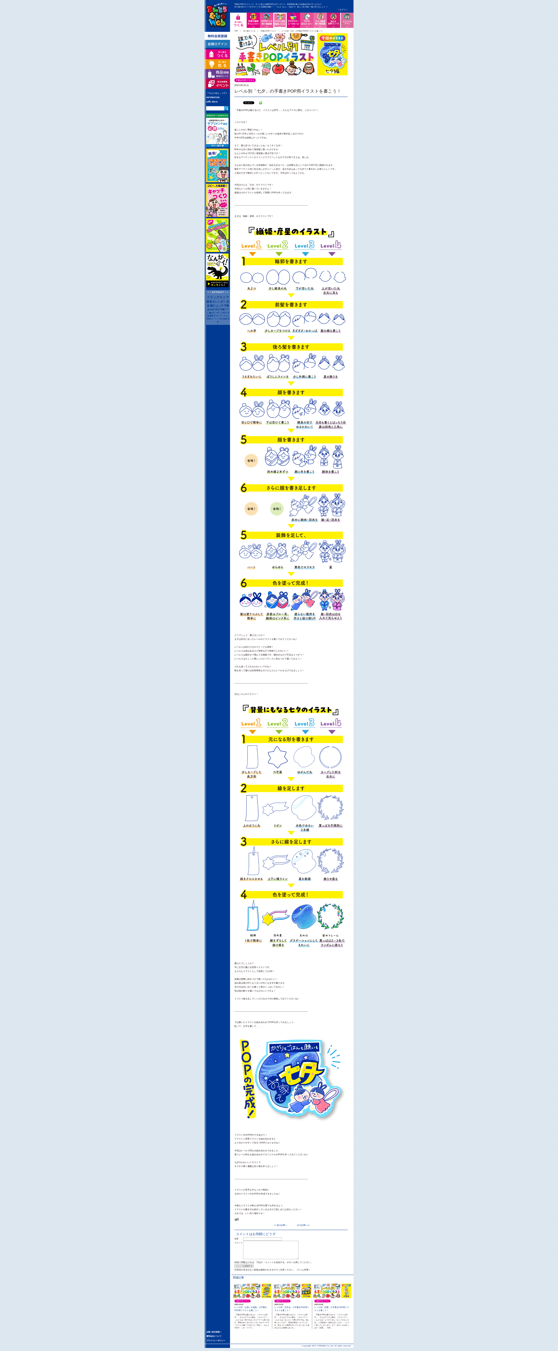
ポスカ (216, 316)
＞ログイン (343, 9)
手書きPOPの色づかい (293, 20)
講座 (211, 316)
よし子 (219, 305)
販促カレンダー (216, 301)
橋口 (212, 305)
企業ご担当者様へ (213, 1332)
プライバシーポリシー (215, 1340)
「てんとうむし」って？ (216, 93)
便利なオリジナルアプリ (347, 20)
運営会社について (213, 1336)
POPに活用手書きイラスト (286, 15)
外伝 (217, 309)
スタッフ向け (221, 313)
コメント (238, 1242)
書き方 (212, 313)
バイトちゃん (224, 316)
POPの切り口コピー (306, 20)
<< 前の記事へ (281, 1225)
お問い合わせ (212, 102)
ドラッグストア (218, 297)
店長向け (209, 319)
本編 (222, 309)
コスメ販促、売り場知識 (320, 20)
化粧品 (224, 319)
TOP (236, 31)
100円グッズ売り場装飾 (266, 20)
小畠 (220, 319)
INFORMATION (212, 97)
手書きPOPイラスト (268, 31)
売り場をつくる (249, 31)
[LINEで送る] (260, 100)
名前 (238, 1238)
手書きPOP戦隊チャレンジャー (253, 20)
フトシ (215, 319)
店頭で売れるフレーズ (333, 20)
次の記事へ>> (302, 1225)
